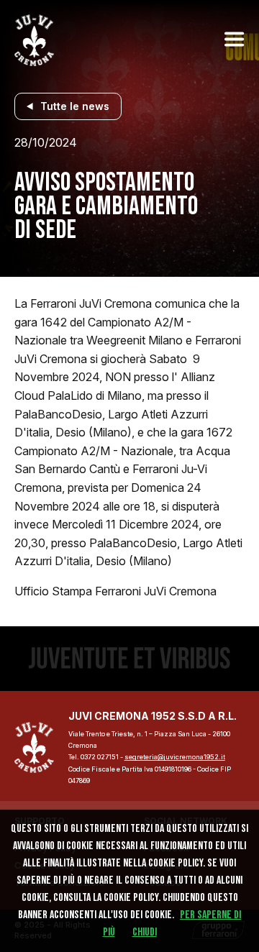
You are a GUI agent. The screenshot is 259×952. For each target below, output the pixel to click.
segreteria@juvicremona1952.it (174, 757)
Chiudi (144, 932)
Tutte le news (74, 106)
